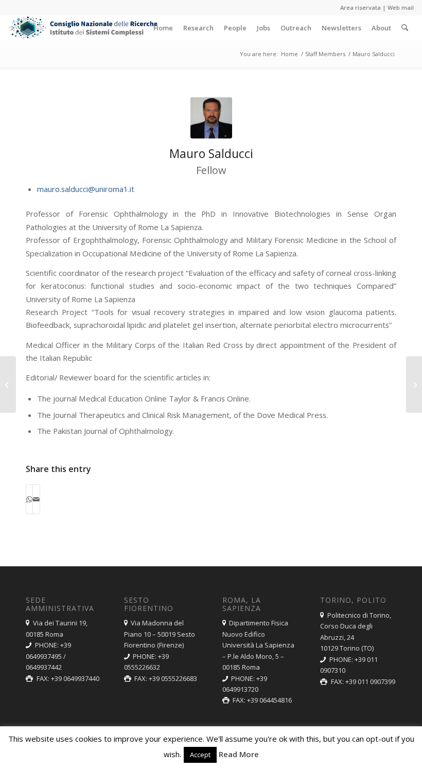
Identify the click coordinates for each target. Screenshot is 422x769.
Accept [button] (200, 754)
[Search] (404, 27)
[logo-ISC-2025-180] (84, 27)
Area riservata (360, 7)
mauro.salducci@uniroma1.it (85, 189)
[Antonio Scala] (8, 384)
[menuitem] (163, 27)
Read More (239, 754)
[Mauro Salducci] (211, 117)
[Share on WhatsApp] (29, 499)
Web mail (401, 7)
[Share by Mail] (36, 499)
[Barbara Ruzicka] (414, 384)
